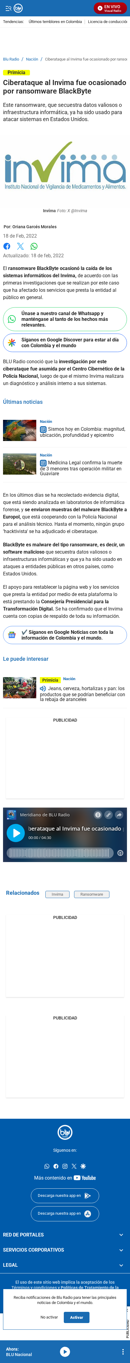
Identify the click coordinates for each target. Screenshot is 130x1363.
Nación (32, 59)
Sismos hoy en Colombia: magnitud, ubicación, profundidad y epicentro (82, 432)
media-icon (65, 1352)
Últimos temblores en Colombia (55, 22)
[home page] (52, 8)
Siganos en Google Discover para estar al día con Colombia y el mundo (70, 342)
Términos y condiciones (34, 1287)
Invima (57, 894)
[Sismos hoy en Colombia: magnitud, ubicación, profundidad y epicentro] (19, 430)
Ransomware (91, 894)
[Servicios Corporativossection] (121, 1250)
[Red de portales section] (121, 1235)
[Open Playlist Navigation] (123, 1352)
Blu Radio (11, 59)
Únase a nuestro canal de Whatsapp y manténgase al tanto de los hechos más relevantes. (64, 319)
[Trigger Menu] (8, 8)
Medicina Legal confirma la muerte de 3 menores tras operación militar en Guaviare (81, 468)
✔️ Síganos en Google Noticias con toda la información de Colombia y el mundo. (67, 635)
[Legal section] (121, 1265)
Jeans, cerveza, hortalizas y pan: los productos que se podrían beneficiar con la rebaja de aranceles (82, 694)
